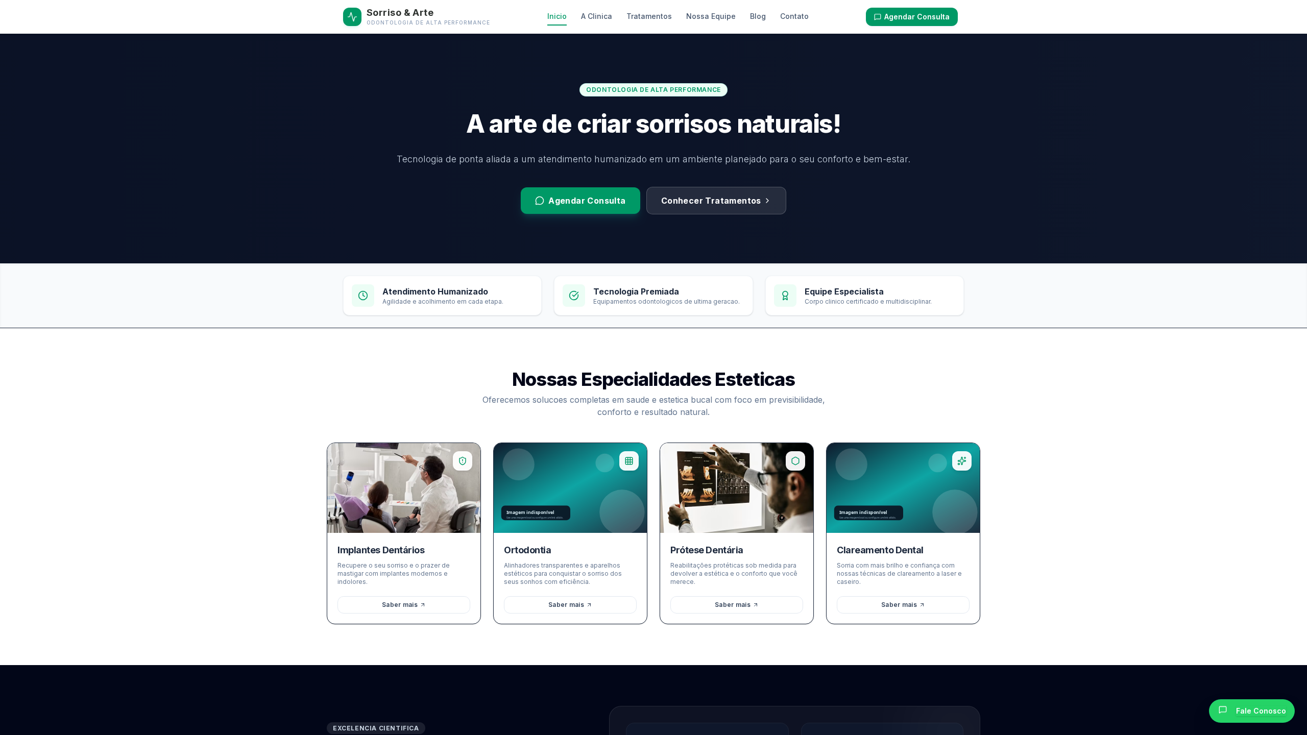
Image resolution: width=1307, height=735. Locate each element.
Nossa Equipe (711, 16)
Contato (794, 16)
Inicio (557, 16)
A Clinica (596, 16)
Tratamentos (649, 16)
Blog (758, 16)
